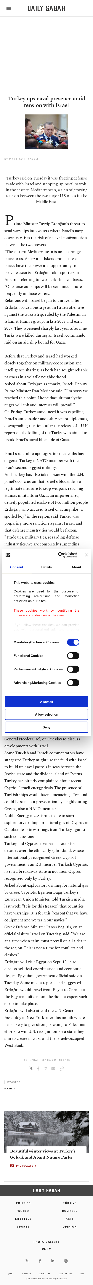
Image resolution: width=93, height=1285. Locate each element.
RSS (82, 1273)
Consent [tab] (16, 567)
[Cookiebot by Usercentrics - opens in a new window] (58, 555)
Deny (46, 727)
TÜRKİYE (69, 1203)
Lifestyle (23, 1219)
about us (44, 1273)
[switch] (73, 655)
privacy (26, 1273)
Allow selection (46, 714)
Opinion (70, 1226)
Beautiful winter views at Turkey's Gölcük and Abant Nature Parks (42, 1154)
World (23, 1211)
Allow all (46, 701)
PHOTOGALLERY (26, 1165)
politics (9, 1088)
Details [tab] (46, 567)
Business (69, 1211)
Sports (23, 1226)
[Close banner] (86, 555)
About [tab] (76, 567)
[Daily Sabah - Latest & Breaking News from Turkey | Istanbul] (46, 8)
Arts (70, 1219)
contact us (65, 1273)
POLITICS (23, 1203)
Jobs (11, 1273)
